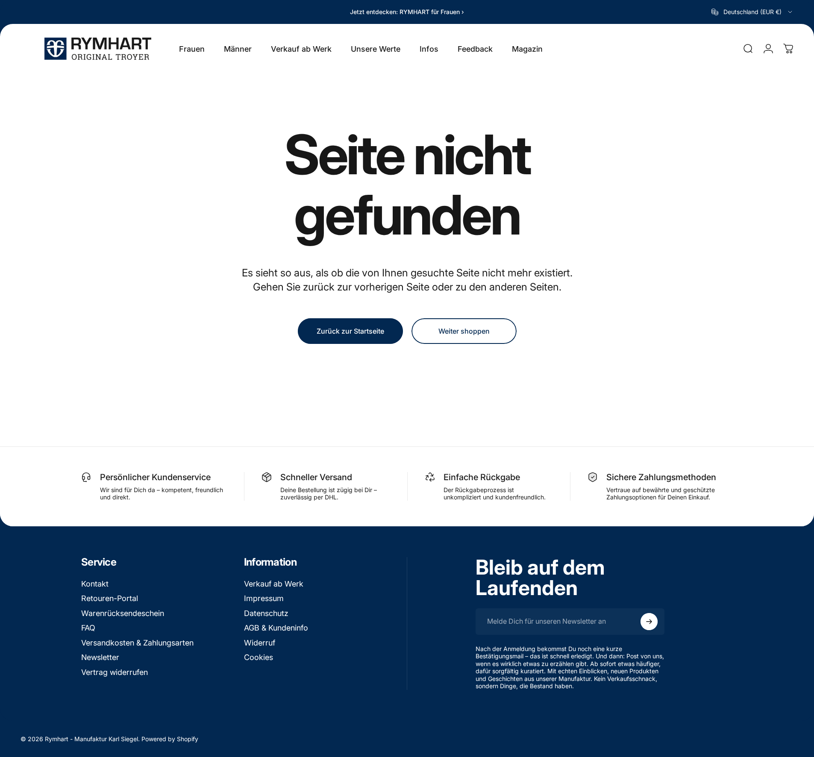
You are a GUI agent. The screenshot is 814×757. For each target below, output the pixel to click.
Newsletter (100, 657)
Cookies (258, 657)
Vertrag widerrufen (114, 672)
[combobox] (752, 12)
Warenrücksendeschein (122, 613)
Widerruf (259, 642)
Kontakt (95, 583)
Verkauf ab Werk (273, 583)
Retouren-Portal (109, 598)
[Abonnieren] (649, 621)
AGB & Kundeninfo (276, 627)
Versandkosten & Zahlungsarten (137, 642)
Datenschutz (266, 613)
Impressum (264, 598)
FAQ (88, 627)
